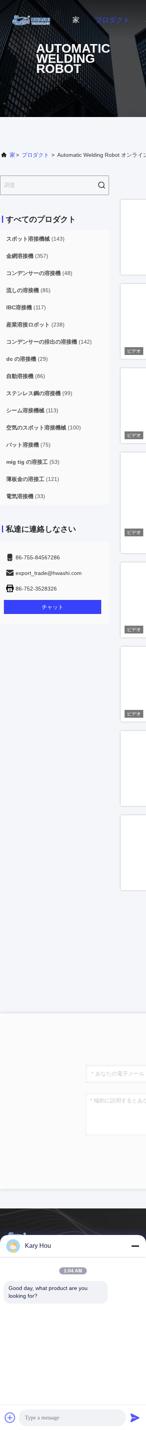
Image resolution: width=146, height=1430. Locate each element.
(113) (32, 410)
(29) (27, 359)
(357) (27, 256)
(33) (25, 496)
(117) (26, 307)
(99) (39, 393)
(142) (49, 342)
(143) (35, 239)
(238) (35, 324)
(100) (43, 427)
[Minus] (135, 1246)
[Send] (135, 1417)
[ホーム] (31, 19)
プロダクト (112, 20)
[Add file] (10, 1417)
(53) (33, 462)
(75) (28, 445)
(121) (32, 479)
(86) (25, 376)
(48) (39, 273)
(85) (28, 290)
